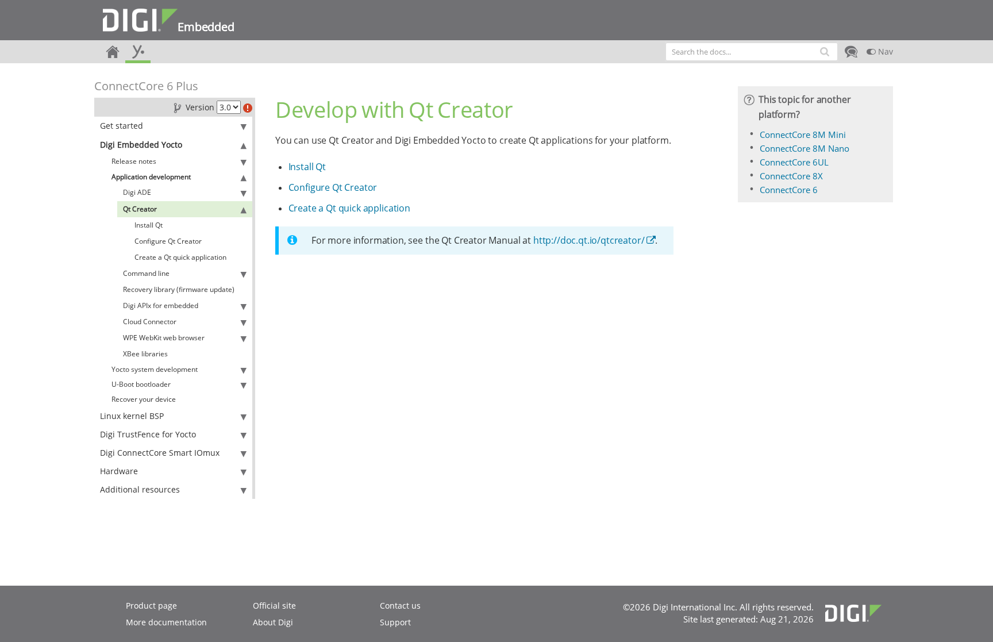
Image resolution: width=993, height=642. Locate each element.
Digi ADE (137, 192)
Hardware (119, 471)
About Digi (273, 622)
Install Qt (148, 225)
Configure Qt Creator (168, 241)
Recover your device (143, 399)
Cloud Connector (149, 321)
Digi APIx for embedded (160, 305)
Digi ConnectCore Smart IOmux (160, 452)
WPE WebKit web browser (164, 338)
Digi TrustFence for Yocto (148, 434)
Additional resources (140, 489)
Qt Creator (140, 209)
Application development (151, 177)
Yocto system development (154, 369)
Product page (151, 605)
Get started (121, 125)
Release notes (133, 161)
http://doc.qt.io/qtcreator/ (589, 240)
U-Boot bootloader (141, 384)
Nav (884, 51)
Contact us (400, 605)
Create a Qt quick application (180, 257)
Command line (146, 273)
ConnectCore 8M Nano (804, 148)
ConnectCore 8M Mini (803, 134)
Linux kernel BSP (132, 415)
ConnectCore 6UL (794, 162)
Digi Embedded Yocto (141, 144)
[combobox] (751, 51)
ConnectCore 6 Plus (146, 86)
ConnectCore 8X (791, 176)
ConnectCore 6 (789, 189)
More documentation (166, 622)
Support (395, 622)
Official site (274, 605)
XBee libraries (145, 354)
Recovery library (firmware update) (178, 289)
